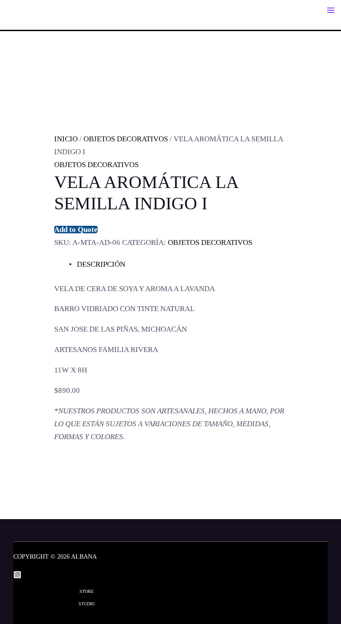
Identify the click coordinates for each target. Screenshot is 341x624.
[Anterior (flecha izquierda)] (15, 312)
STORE (86, 591)
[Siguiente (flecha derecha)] (325, 312)
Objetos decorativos (125, 139)
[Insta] (17, 575)
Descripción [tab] (101, 264)
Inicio (66, 139)
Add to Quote (76, 229)
